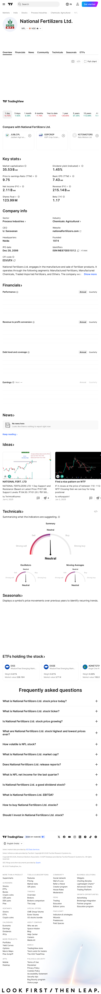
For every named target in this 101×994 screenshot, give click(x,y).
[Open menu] (3, 4)
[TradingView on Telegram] (85, 837)
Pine (4, 903)
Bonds (5, 892)
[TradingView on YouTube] (69, 837)
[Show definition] (25, 166)
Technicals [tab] (57, 52)
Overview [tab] (7, 52)
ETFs (5, 889)
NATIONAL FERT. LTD (15, 481)
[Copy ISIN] (78, 251)
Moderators (58, 892)
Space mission (33, 928)
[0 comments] (38, 498)
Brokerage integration (86, 900)
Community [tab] (43, 52)
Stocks (6, 886)
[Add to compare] (29, 135)
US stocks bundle (34, 917)
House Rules (58, 889)
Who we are (32, 925)
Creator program (60, 887)
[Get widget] (78, 61)
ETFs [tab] (82, 52)
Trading (56, 900)
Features (31, 878)
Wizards (56, 917)
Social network (59, 878)
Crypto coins (8, 895)
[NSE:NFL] (5, 476)
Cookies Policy (33, 971)
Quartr (38, 863)
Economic (7, 925)
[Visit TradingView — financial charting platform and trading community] (13, 101)
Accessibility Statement (37, 974)
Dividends (7, 931)
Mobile (5, 962)
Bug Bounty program (36, 979)
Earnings (6, 928)
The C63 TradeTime (35, 954)
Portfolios (7, 942)
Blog (29, 931)
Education (57, 903)
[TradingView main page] (10, 4)
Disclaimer (31, 965)
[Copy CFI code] (14, 260)
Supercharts (8, 878)
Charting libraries (84, 881)
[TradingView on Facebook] (64, 837)
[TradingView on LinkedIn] (80, 837)
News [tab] (31, 52)
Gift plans (31, 887)
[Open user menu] (77, 4)
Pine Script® (8, 954)
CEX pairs (7, 898)
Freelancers (58, 920)
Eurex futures (33, 914)
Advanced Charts (84, 887)
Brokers (30, 898)
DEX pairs (7, 900)
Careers (30, 937)
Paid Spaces (58, 923)
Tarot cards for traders (37, 951)
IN (71, 4)
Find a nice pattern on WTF (70, 481)
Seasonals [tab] (71, 52)
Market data (32, 884)
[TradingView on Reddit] (96, 837)
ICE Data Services (32, 849)
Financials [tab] (20, 52)
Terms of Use (33, 962)
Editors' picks (59, 906)
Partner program (84, 903)
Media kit (31, 940)
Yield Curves (8, 945)
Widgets (80, 878)
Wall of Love (58, 881)
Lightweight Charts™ (86, 884)
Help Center (32, 934)
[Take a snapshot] (73, 61)
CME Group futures (35, 912)
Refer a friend (59, 884)
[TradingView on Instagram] (75, 837)
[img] (37, 28)
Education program (85, 906)
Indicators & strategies (62, 914)
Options (6, 948)
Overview (31, 895)
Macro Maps (8, 951)
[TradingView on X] (59, 837)
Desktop (6, 965)
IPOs (5, 934)
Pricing (30, 881)
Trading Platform (84, 889)
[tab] (83, 292)
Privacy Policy (33, 968)
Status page (32, 982)
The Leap (31, 903)
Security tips (32, 976)
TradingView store (35, 948)
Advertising (82, 898)
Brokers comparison (35, 900)
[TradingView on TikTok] (90, 837)
